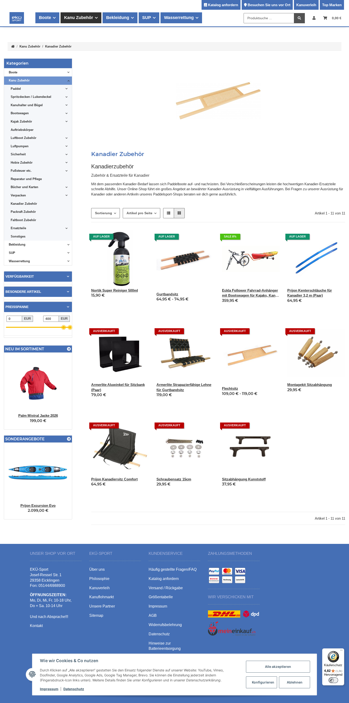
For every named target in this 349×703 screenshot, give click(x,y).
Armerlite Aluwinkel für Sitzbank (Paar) (118, 387)
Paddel (16, 88)
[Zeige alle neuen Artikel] (69, 349)
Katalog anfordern (223, 5)
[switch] (333, 680)
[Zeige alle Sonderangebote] (69, 439)
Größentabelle (161, 597)
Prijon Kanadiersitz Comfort (114, 479)
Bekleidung (17, 244)
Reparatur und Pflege (26, 179)
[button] (314, 18)
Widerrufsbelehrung (165, 625)
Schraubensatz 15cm (173, 479)
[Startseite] (13, 46)
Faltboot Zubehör (23, 220)
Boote (13, 72)
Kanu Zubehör (19, 80)
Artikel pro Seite (139, 213)
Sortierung (103, 213)
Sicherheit (18, 154)
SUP (12, 253)
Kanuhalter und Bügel (27, 105)
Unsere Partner (102, 606)
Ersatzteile (18, 228)
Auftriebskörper (22, 130)
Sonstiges (18, 236)
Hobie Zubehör (22, 162)
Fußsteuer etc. (21, 170)
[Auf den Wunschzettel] (141, 238)
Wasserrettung (19, 261)
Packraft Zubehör (23, 212)
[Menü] (341, 651)
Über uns (97, 569)
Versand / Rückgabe (166, 588)
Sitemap (96, 615)
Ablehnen (294, 682)
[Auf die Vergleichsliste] (128, 238)
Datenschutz (73, 689)
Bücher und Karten (24, 187)
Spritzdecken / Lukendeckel (31, 97)
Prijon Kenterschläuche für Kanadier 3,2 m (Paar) (309, 292)
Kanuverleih (306, 5)
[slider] (63, 327)
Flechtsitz (230, 388)
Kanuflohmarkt (101, 597)
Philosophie (99, 579)
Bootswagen (20, 113)
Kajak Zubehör (21, 121)
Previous (16, 391)
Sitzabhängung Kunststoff (244, 479)
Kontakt (36, 626)
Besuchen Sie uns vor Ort (269, 5)
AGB (153, 615)
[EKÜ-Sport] (16, 18)
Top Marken (332, 5)
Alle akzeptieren (278, 667)
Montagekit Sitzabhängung (309, 385)
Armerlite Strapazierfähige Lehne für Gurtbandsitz (183, 387)
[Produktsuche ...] (299, 18)
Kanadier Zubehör (24, 203)
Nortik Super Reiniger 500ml (114, 290)
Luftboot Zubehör (23, 138)
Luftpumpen (19, 146)
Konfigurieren (263, 682)
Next (60, 391)
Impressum (49, 689)
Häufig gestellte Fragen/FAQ (173, 569)
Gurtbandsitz (167, 294)
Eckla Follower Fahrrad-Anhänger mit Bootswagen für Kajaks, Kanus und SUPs (250, 293)
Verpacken (18, 195)
